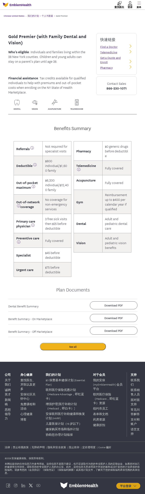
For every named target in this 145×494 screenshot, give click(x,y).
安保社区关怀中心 (27, 396)
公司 (8, 374)
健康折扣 (99, 425)
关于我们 (8, 382)
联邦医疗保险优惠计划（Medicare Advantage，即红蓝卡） (65, 394)
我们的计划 (53, 374)
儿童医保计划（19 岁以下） (64, 424)
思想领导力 (8, 414)
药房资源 (99, 419)
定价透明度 (89, 447)
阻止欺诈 (74, 447)
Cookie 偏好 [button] (104, 447)
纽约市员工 (100, 408)
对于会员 (99, 374)
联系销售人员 (135, 392)
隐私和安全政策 (57, 447)
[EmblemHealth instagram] (15, 485)
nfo (18, 242)
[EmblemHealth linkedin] (23, 485)
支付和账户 (135, 421)
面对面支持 (135, 402)
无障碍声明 (38, 447)
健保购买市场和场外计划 (62, 429)
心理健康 (26, 414)
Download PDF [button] (113, 305)
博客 (23, 419)
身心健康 (26, 374)
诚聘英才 (8, 392)
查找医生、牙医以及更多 (27, 384)
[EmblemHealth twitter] (30, 485)
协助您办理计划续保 (59, 434)
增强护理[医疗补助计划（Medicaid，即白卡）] (61, 406)
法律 (8, 447)
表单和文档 (100, 414)
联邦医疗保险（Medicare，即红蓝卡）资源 (106, 398)
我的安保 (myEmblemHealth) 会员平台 (108, 384)
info (32, 148)
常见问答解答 (135, 412)
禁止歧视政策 (21, 447)
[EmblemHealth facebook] (8, 485)
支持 (134, 374)
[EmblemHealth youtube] (38, 485)
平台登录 (126, 486)
